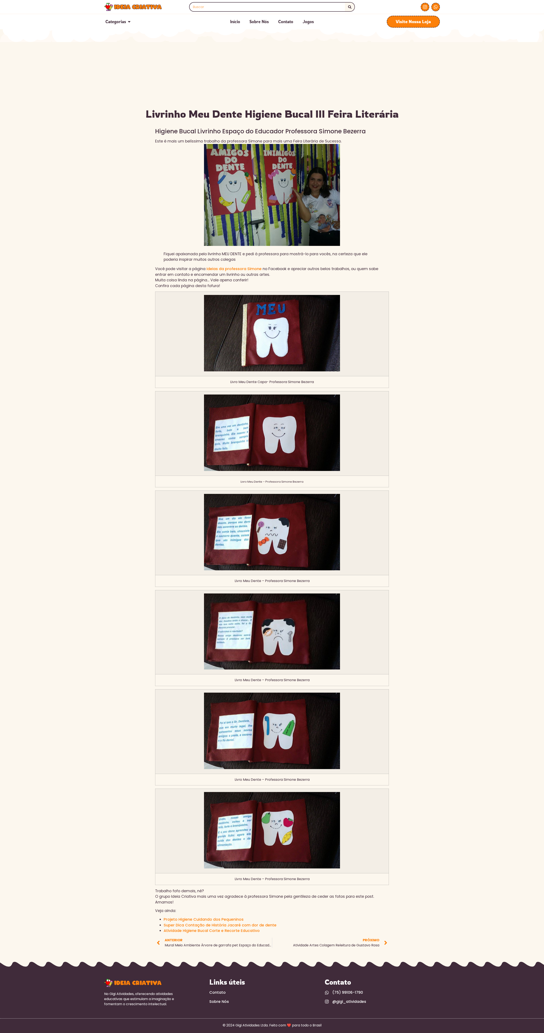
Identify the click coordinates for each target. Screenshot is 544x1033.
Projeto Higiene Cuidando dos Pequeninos (204, 919)
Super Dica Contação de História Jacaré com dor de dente (220, 925)
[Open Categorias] (129, 21)
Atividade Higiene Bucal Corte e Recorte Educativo (212, 930)
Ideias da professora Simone (233, 268)
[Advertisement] (272, 74)
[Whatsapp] (435, 7)
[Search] (349, 7)
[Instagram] (425, 7)
